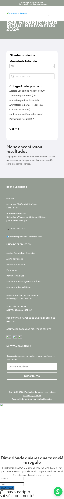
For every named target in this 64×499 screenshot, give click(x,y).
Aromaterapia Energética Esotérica (23, 281)
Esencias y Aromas (32, 396)
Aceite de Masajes (14, 259)
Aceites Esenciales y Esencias (25, 90)
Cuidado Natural (18, 109)
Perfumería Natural (19, 119)
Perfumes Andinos (15, 276)
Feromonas (11, 270)
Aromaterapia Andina (20, 95)
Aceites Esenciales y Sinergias (20, 253)
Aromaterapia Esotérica (21, 100)
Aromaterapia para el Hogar (23, 105)
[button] (58, 491)
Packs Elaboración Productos (24, 114)
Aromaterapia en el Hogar (18, 287)
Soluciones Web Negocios (40, 399)
